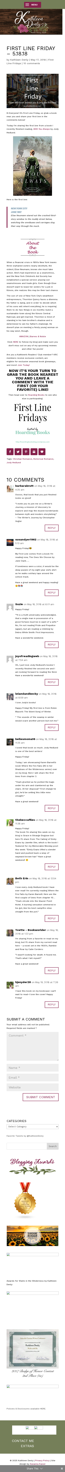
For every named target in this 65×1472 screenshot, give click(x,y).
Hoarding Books (36, 395)
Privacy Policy (42, 1460)
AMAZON (23, 336)
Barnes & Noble (38, 336)
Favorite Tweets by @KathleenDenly (25, 1136)
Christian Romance (22, 459)
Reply (52, 527)
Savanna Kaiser (38, 1464)
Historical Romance (43, 459)
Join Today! (24, 365)
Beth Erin (21, 878)
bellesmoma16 (25, 739)
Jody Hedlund (14, 462)
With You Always (41, 129)
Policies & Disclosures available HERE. (26, 1408)
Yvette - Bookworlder (30, 930)
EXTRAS (27, 1446)
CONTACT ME (23, 1441)
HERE (16, 342)
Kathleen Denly (19, 59)
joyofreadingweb (27, 656)
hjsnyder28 (23, 982)
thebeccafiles (25, 819)
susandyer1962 (25, 539)
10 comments (31, 63)
